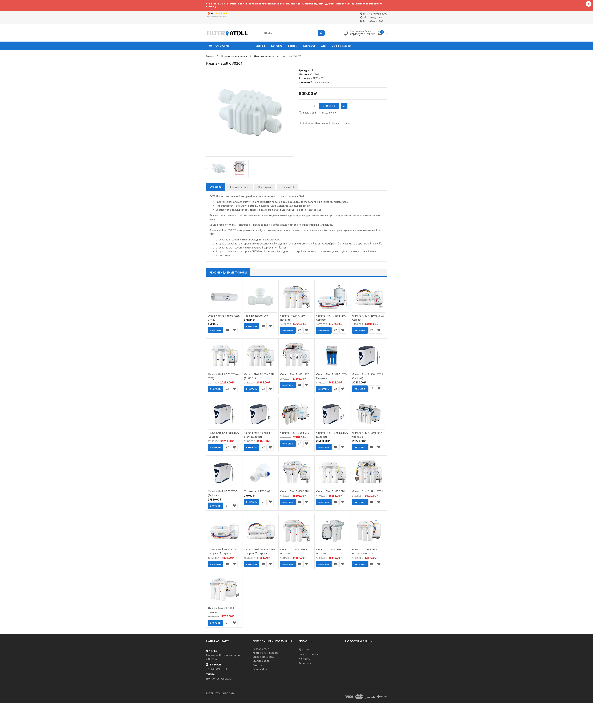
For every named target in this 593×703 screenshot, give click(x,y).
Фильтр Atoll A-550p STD (294, 432)
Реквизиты (305, 663)
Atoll (310, 70)
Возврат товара (308, 654)
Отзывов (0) (287, 187)
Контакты (305, 658)
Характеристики (239, 187)
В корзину (215, 330)
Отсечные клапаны (264, 56)
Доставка (304, 649)
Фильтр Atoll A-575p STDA (367, 491)
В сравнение (329, 112)
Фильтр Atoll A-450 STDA (295, 491)
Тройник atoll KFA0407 (257, 491)
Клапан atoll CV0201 (291, 56)
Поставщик (264, 187)
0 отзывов (321, 123)
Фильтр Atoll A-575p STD (294, 374)
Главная (210, 56)
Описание (215, 186)
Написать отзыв (340, 123)
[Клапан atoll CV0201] (250, 112)
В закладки (309, 112)
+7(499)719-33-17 (362, 34)
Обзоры (257, 665)
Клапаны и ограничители (234, 56)
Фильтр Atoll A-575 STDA (331, 491)
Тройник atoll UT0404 (256, 315)
